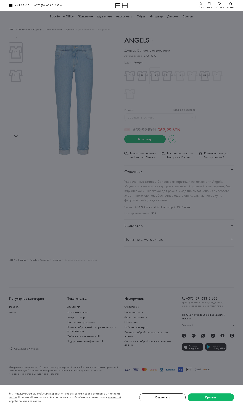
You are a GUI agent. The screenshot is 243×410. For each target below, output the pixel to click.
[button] (19, 5)
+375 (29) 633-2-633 (46, 5)
